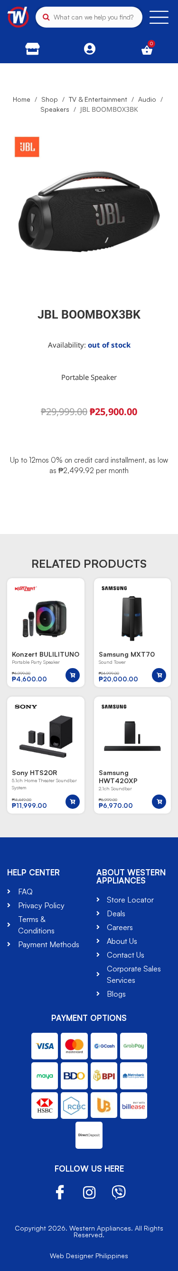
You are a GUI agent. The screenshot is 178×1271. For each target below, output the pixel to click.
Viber (119, 1192)
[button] (73, 675)
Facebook (60, 1192)
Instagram (89, 1192)
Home (21, 99)
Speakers (54, 109)
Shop (49, 99)
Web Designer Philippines (89, 1256)
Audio (147, 99)
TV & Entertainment (98, 99)
